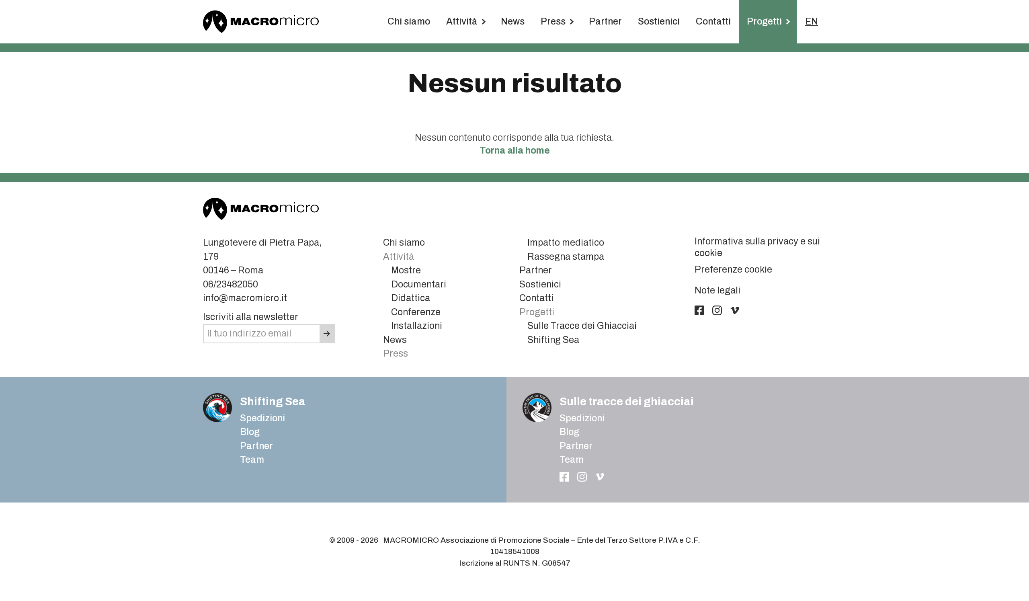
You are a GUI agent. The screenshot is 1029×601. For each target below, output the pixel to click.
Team (252, 460)
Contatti (713, 21)
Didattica (410, 298)
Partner (605, 21)
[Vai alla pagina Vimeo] (735, 310)
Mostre (406, 270)
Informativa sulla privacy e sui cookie (757, 247)
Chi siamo (408, 21)
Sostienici (659, 21)
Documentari (418, 284)
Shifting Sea (553, 340)
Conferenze (416, 312)
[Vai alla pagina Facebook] (699, 310)
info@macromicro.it (245, 298)
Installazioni (416, 326)
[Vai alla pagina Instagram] (717, 310)
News (513, 21)
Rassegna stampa (565, 257)
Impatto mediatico (565, 243)
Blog (569, 432)
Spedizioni (262, 418)
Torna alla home (515, 151)
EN (811, 21)
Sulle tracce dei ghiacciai (627, 401)
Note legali (717, 290)
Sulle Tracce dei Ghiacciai (582, 326)
